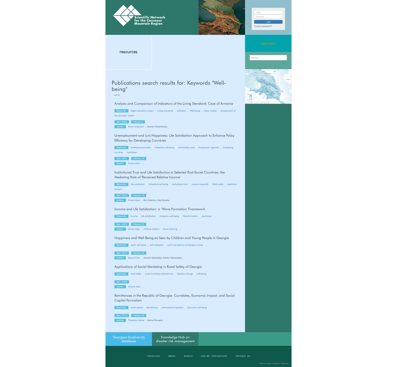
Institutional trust (180, 184)
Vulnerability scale (186, 147)
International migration (173, 307)
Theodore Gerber (136, 320)
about (172, 356)
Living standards (166, 111)
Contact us (243, 356)
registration (268, 43)
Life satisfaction (138, 184)
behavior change (185, 274)
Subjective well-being (165, 147)
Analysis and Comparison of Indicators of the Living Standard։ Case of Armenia (173, 103)
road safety (136, 274)
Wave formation (190, 216)
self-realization (157, 245)
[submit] (284, 57)
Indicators (182, 111)
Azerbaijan (132, 152)
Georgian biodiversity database (129, 339)
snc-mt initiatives (214, 356)
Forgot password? (263, 26)
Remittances (152, 307)
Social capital (137, 307)
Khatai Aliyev (134, 163)
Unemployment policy (141, 147)
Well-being (195, 111)
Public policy (218, 184)
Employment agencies (209, 147)
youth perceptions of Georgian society (185, 245)
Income (134, 216)
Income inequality (200, 184)
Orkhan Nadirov (152, 229)
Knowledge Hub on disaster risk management (175, 339)
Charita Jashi (134, 286)
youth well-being (139, 245)
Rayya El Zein (134, 258)
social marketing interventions (159, 274)
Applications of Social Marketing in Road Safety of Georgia (158, 267)
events (188, 356)
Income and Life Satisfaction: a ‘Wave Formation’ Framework (159, 209)
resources (128, 51)
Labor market (210, 111)
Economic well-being (197, 307)
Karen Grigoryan (136, 126)
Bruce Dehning (170, 229)
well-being (202, 274)
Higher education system (142, 111)
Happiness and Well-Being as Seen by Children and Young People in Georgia (171, 238)
